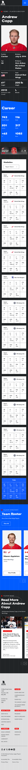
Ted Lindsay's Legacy (20, 702)
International (5, 719)
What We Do (4, 713)
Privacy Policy (4, 762)
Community (4, 739)
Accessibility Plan (5, 759)
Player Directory (17, 11)
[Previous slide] (21, 581)
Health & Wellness (20, 716)
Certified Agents (6, 722)
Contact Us (4, 699)
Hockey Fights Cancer (5, 735)
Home (6, 11)
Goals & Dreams (5, 732)
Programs (17, 713)
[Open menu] (25, 3)
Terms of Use (15, 762)
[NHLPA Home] (3, 3)
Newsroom (18, 732)
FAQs (2, 724)
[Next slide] (24, 581)
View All (6, 523)
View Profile (12, 573)
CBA (2, 702)
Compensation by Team (19, 696)
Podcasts (17, 734)
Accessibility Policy (17, 759)
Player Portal (21, 719)
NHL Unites (7, 741)
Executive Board (5, 716)
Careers (3, 700)
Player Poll (18, 699)
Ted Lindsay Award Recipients (20, 705)
